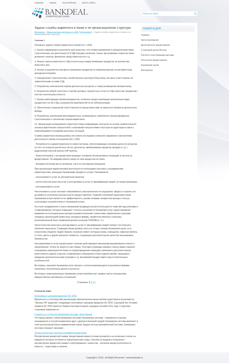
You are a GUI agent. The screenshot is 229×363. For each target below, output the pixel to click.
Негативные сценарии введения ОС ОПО (56, 296)
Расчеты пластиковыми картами (157, 55)
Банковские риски (150, 65)
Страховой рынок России (154, 50)
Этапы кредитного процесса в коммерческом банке (61, 333)
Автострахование (150, 40)
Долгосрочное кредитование (155, 45)
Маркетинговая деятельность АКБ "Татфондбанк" (69, 32)
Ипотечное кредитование (154, 60)
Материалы (40, 32)
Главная (145, 35)
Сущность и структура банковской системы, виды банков (63, 314)
